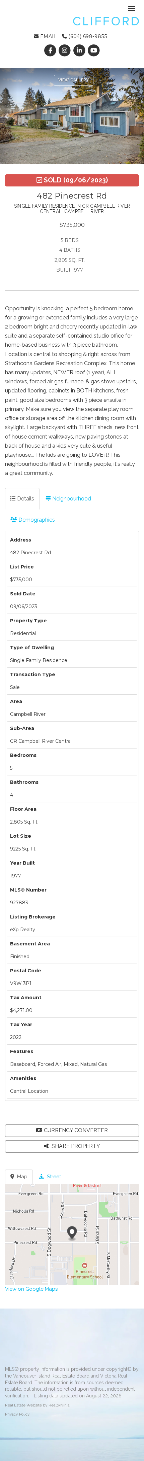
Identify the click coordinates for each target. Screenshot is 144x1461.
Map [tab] (21, 1177)
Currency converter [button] (76, 1130)
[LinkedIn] (80, 50)
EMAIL (48, 36)
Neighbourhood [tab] (71, 498)
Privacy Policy (17, 1414)
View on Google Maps (31, 1289)
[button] (8, 116)
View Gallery (73, 80)
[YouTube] (93, 50)
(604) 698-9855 (87, 36)
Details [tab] (25, 498)
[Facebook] (51, 50)
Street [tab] (53, 1177)
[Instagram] (65, 50)
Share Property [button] (75, 1146)
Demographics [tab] (36, 520)
